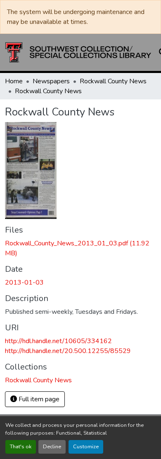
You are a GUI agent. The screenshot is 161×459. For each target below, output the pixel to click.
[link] (80, 248)
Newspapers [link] (51, 81)
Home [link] (14, 81)
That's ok (20, 446)
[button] (78, 52)
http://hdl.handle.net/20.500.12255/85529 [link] (68, 350)
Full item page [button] (38, 399)
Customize (86, 446)
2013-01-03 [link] (24, 282)
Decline (52, 446)
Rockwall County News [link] (113, 81)
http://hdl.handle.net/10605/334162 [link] (58, 341)
